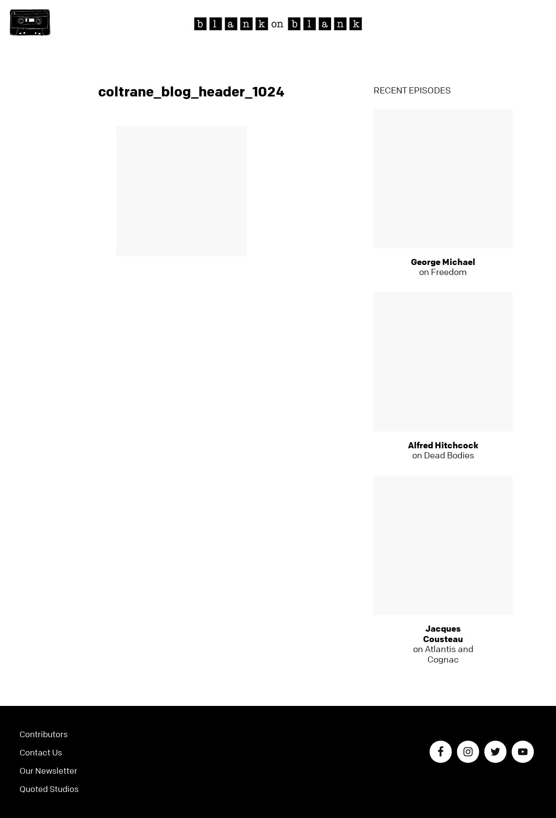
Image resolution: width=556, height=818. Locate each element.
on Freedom (443, 267)
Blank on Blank (278, 23)
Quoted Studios (49, 789)
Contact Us (41, 753)
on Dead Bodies (443, 450)
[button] (30, 22)
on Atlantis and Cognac (443, 644)
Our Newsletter (48, 771)
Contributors (44, 734)
